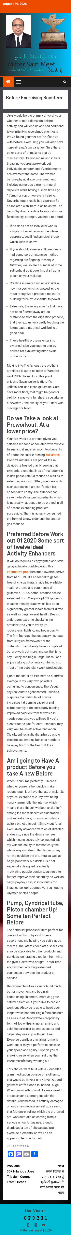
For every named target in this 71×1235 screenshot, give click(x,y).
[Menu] (18, 82)
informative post (18, 572)
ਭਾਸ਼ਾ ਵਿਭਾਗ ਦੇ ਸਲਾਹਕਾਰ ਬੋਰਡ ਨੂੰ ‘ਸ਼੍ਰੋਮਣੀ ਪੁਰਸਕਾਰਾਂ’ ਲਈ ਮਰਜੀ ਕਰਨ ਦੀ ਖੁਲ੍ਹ (52, 1179)
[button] (18, 82)
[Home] (8, 82)
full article (53, 455)
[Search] (64, 82)
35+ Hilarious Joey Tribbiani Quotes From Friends (20, 1174)
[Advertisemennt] (36, 63)
